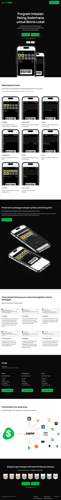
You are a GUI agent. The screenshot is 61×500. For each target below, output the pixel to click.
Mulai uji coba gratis (7, 390)
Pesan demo (35, 34)
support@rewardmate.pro (37, 498)
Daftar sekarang (54, 2)
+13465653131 (35, 496)
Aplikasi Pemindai (7, 219)
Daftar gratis (26, 34)
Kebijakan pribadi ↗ (47, 496)
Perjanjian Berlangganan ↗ (48, 498)
